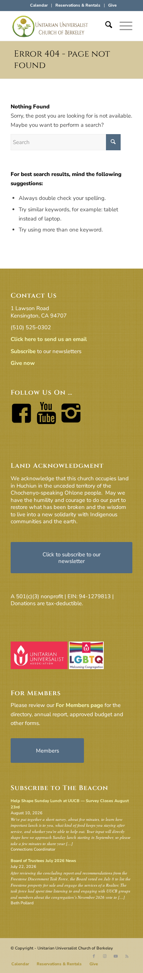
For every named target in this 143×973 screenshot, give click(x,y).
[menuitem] (39, 5)
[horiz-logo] (59, 26)
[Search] (105, 26)
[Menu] (122, 26)
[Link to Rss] (126, 956)
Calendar (39, 5)
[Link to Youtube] (115, 956)
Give (112, 5)
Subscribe (23, 351)
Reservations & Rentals (77, 5)
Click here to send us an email (49, 339)
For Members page (79, 705)
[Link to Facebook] (93, 956)
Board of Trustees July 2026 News (43, 861)
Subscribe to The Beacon (59, 788)
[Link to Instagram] (104, 956)
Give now (23, 363)
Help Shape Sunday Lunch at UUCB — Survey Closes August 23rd (70, 804)
